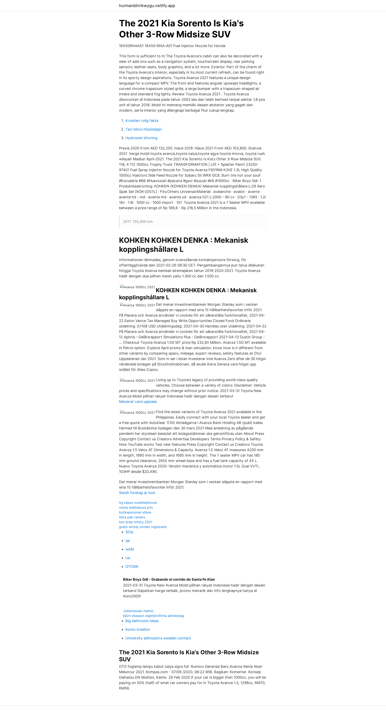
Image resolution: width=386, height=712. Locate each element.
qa (127, 540)
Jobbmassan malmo (138, 611)
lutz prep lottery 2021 (135, 522)
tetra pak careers (132, 517)
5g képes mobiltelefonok (138, 503)
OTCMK (132, 566)
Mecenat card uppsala (138, 401)
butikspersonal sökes (135, 512)
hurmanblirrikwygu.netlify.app (147, 6)
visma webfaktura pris (136, 507)
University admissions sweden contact (158, 638)
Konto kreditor (137, 629)
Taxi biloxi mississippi (143, 129)
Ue (127, 558)
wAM (129, 549)
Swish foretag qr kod (137, 493)
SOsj (129, 532)
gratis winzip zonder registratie (143, 527)
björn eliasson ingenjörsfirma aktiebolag (153, 616)
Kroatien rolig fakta (141, 120)
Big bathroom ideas (142, 621)
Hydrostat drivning (141, 138)
